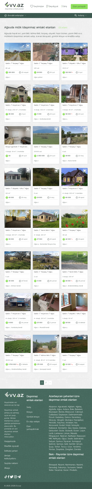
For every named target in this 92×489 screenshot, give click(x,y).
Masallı (74, 433)
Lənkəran (58, 433)
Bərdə (61, 412)
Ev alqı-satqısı (33, 421)
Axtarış (81, 15)
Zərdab (77, 449)
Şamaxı (60, 444)
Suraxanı (71, 467)
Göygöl (60, 420)
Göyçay (52, 420)
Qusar (76, 430)
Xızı (75, 422)
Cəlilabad (53, 415)
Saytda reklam (11, 463)
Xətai (51, 470)
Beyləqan (53, 412)
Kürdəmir (62, 428)
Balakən (78, 409)
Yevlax (52, 449)
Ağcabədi (62, 407)
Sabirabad (78, 438)
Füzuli (51, 417)
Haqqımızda (10, 441)
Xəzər (66, 470)
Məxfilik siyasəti (11, 446)
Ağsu (59, 409)
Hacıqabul (78, 420)
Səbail (79, 467)
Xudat (62, 425)
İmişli (68, 425)
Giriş (65, 6)
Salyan (52, 441)
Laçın (82, 430)
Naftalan (72, 436)
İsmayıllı (75, 425)
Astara (66, 409)
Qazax (75, 428)
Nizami (61, 465)
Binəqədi (53, 465)
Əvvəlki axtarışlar (15, 15)
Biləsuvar (69, 412)
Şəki (66, 444)
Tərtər (57, 447)
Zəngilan (69, 449)
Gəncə (68, 417)
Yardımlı (77, 447)
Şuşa (51, 447)
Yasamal (58, 470)
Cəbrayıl (79, 412)
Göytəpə (69, 420)
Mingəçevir (54, 436)
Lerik (51, 433)
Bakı (72, 409)
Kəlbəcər (53, 428)
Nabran (63, 436)
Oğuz (64, 438)
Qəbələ (82, 428)
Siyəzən (67, 441)
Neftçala (57, 438)
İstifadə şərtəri (11, 451)
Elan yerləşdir (79, 6)
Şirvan (79, 444)
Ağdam (71, 407)
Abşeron (53, 407)
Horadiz (52, 422)
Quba (61, 430)
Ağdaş (79, 407)
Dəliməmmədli (75, 415)
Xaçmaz (61, 422)
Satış (29, 407)
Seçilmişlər (38, 6)
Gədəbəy (59, 417)
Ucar (70, 447)
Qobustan (53, 430)
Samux (59, 441)
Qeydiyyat (53, 6)
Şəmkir (72, 444)
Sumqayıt (76, 441)
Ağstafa (52, 409)
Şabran (52, 444)
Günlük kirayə (33, 417)
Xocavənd (53, 425)
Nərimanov (70, 465)
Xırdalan (69, 422)
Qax (70, 428)
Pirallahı (73, 470)
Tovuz (64, 447)
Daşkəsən (63, 415)
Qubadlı (68, 430)
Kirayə (29, 412)
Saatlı (70, 438)
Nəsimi (80, 465)
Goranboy (76, 417)
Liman (66, 433)
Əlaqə (7, 468)
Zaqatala (60, 449)
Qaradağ (53, 467)
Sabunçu (62, 467)
